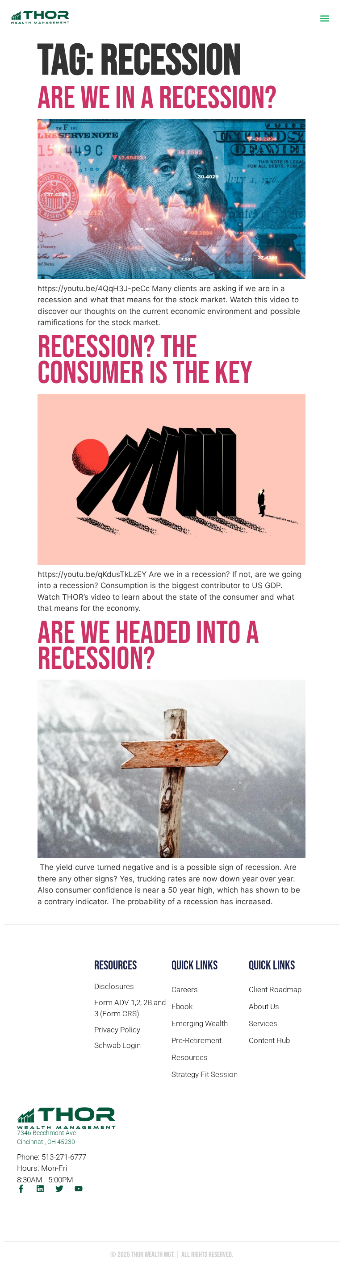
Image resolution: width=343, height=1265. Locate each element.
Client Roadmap (275, 989)
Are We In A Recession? (157, 98)
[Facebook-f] (21, 1189)
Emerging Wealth (200, 1023)
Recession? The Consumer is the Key (145, 360)
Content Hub (269, 1040)
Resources (190, 1057)
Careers (185, 989)
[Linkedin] (40, 1189)
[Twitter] (59, 1189)
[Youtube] (79, 1189)
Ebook (182, 1006)
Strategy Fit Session (205, 1074)
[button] (325, 18)
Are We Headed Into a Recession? (148, 646)
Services (263, 1023)
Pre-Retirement (197, 1040)
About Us (264, 1006)
